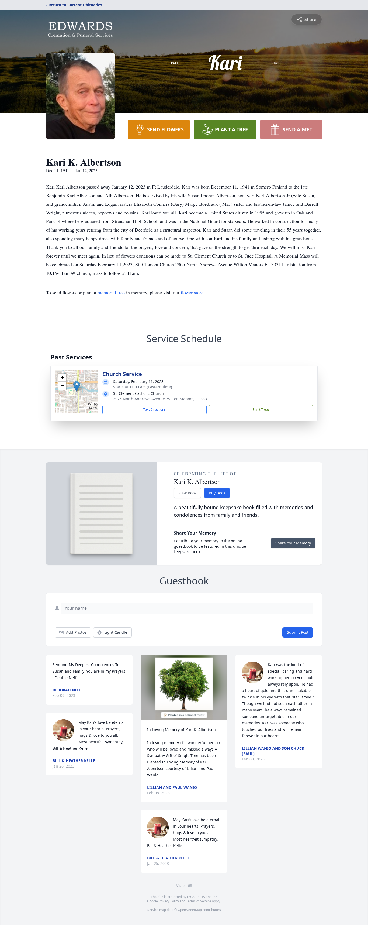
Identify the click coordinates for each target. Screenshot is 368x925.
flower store (192, 292)
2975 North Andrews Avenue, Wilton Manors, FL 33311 (162, 398)
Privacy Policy (169, 901)
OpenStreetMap (190, 909)
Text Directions (154, 409)
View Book (187, 492)
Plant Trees (261, 409)
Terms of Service (198, 901)
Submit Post (297, 632)
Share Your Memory (293, 543)
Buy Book (217, 492)
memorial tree (111, 292)
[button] (76, 386)
